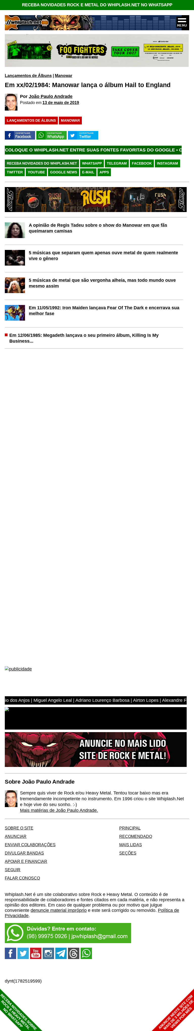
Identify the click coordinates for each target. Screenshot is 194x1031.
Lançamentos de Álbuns (28, 75)
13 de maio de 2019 (60, 102)
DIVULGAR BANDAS (24, 853)
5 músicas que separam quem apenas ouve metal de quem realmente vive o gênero (103, 255)
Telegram (117, 163)
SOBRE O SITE (19, 828)
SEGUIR (12, 869)
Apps (104, 172)
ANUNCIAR (16, 836)
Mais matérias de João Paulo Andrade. (59, 810)
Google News (63, 172)
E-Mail (88, 172)
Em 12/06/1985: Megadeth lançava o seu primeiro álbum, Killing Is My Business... (84, 338)
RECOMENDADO (135, 836)
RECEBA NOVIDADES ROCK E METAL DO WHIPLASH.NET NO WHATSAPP (97, 5)
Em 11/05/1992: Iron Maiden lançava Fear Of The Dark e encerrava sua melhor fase (104, 310)
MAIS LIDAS (130, 844)
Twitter (15, 172)
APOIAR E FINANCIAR (26, 861)
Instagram (167, 163)
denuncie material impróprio (59, 910)
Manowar (63, 75)
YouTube (36, 172)
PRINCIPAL (130, 828)
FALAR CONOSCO (22, 878)
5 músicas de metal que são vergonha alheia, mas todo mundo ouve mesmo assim (102, 283)
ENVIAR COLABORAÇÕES (30, 844)
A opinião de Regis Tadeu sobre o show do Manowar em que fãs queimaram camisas (98, 228)
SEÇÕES (127, 853)
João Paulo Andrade (50, 96)
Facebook (142, 163)
